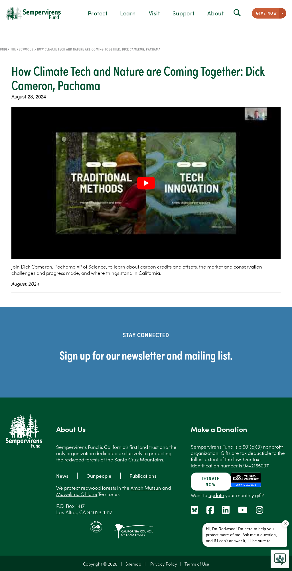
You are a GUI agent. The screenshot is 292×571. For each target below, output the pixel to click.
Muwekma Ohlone (76, 494)
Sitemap (133, 564)
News (62, 476)
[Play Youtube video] (146, 183)
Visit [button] (154, 13)
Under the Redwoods (16, 49)
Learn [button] (128, 13)
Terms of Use (196, 564)
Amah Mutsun (146, 487)
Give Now (266, 13)
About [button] (215, 13)
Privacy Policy (163, 564)
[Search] (237, 13)
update (216, 495)
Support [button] (183, 13)
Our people (98, 476)
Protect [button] (98, 13)
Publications (143, 476)
